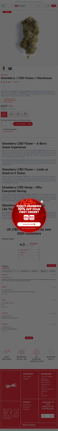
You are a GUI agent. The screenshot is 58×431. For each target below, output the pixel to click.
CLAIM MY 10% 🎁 (29, 224)
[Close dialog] (42, 201)
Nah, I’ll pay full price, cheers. (29, 228)
